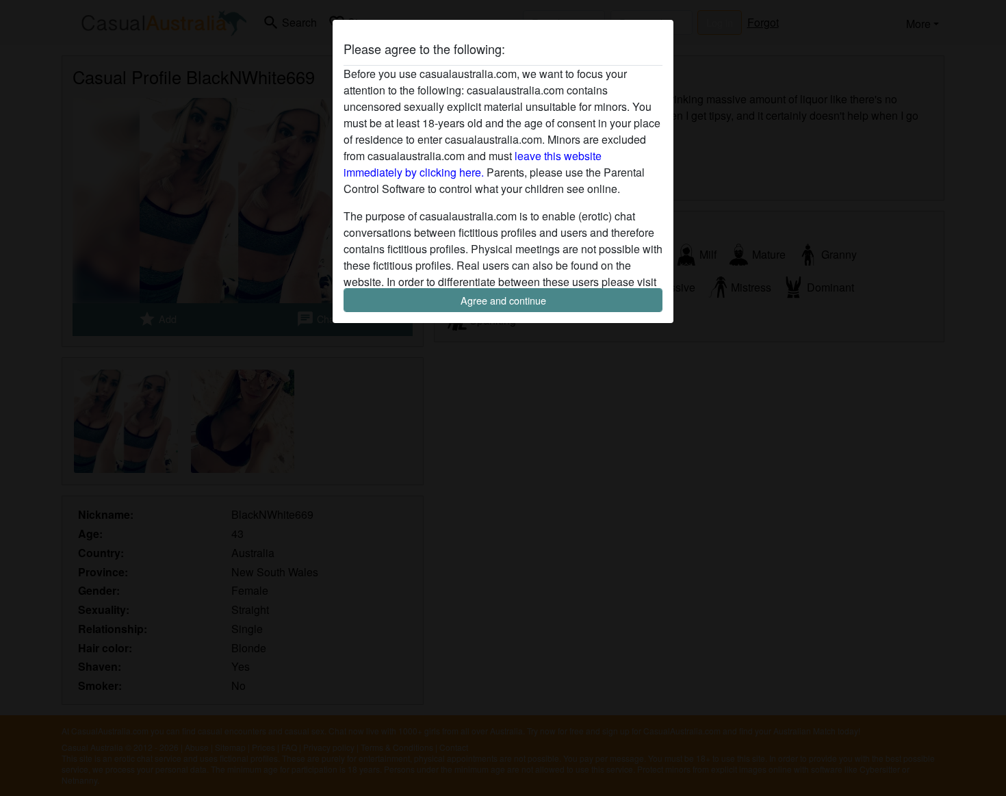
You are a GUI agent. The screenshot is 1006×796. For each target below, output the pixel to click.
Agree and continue (503, 300)
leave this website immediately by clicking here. (473, 164)
